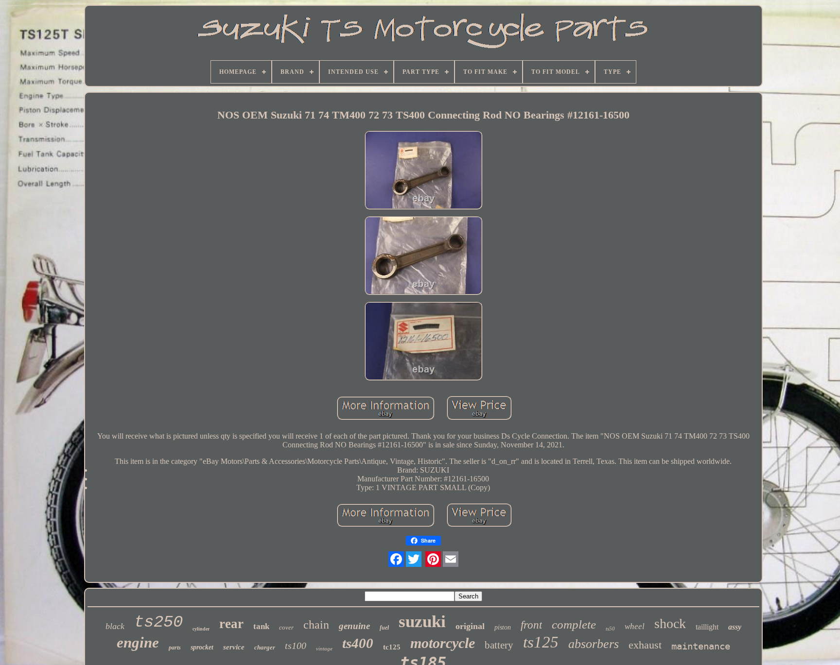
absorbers (593, 644)
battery (499, 645)
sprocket (202, 647)
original (470, 626)
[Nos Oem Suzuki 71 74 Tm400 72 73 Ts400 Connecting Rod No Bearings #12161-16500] (423, 171)
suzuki (422, 621)
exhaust (645, 645)
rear (231, 623)
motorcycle (442, 643)
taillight (707, 627)
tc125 (392, 647)
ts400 (357, 643)
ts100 (295, 645)
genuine (354, 626)
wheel (635, 626)
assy (734, 627)
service (234, 647)
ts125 (541, 642)
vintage (324, 648)
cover (286, 627)
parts (175, 647)
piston (502, 627)
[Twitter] (413, 559)
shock (670, 623)
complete (574, 624)
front (531, 625)
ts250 (158, 622)
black (114, 626)
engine (138, 642)
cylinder (201, 628)
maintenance (700, 646)
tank (261, 626)
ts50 (610, 628)
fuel (384, 627)
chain (316, 624)
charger (264, 647)
